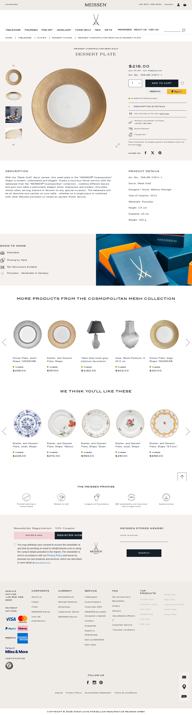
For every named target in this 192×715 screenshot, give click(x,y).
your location (129, 535)
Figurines (31, 30)
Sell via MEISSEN (94, 640)
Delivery (116, 611)
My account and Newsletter (121, 599)
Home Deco (83, 30)
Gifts (108, 30)
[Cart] (185, 5)
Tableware (13, 30)
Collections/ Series (68, 612)
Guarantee (90, 626)
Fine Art (47, 30)
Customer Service (122, 625)
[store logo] (96, 5)
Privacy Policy (54, 555)
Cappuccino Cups (174, 605)
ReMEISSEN (125, 30)
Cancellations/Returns (123, 618)
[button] (13, 95)
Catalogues (91, 597)
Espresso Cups (148, 604)
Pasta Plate (170, 609)
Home (8, 38)
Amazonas (64, 607)
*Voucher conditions (123, 630)
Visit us (153, 30)
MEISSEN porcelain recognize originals (95, 614)
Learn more (164, 114)
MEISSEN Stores (41, 612)
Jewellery (64, 30)
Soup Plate (170, 614)
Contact (168, 4)
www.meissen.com (42, 563)
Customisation (93, 602)
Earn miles (90, 645)
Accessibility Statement (98, 693)
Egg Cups (169, 600)
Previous (4, 342)
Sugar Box (170, 595)
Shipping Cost (155, 71)
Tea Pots (145, 619)
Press (35, 607)
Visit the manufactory (39, 619)
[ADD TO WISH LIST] (183, 83)
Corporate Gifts (93, 607)
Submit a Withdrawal (91, 633)
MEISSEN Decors (67, 617)
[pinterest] (102, 682)
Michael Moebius (67, 602)
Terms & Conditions (125, 693)
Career (35, 602)
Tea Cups (145, 609)
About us (140, 30)
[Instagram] (96, 682)
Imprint (59, 693)
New (98, 30)
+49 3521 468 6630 (150, 4)
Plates (42, 38)
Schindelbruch (66, 597)
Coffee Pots (146, 614)
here (139, 145)
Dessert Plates (62, 38)
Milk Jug (145, 624)
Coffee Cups (147, 599)
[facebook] (89, 682)
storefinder (11, 4)
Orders (116, 606)
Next (188, 342)
